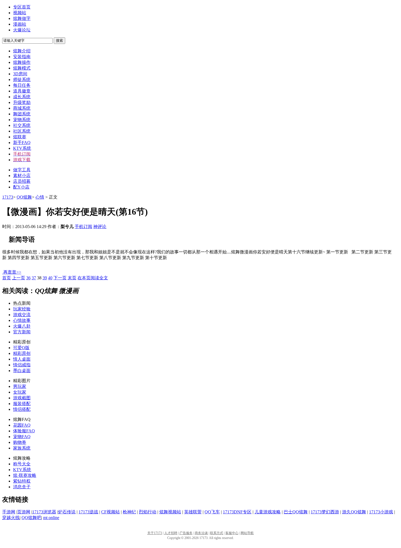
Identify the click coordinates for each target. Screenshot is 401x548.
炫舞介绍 (22, 51)
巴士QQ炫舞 (296, 512)
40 (50, 278)
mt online (51, 517)
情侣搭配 (22, 409)
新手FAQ (22, 142)
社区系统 (22, 131)
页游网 (23, 512)
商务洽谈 (201, 533)
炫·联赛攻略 (24, 475)
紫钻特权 (22, 481)
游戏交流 (22, 314)
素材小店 (22, 175)
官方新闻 (22, 332)
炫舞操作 (22, 62)
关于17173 (154, 533)
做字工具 (22, 169)
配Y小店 (21, 187)
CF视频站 (110, 512)
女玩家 (19, 392)
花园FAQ (22, 425)
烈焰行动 (147, 512)
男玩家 (19, 386)
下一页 (60, 278)
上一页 (18, 278)
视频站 (19, 12)
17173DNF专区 (237, 512)
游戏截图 (22, 398)
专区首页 (22, 7)
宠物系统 (22, 119)
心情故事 (22, 320)
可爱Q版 (21, 347)
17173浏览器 (44, 512)
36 (28, 278)
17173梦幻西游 (325, 512)
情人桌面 (22, 359)
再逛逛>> (12, 272)
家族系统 (22, 448)
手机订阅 (83, 226)
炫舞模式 (22, 68)
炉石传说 (67, 512)
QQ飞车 (212, 512)
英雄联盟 (193, 512)
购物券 (19, 442)
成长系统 (22, 96)
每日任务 (22, 85)
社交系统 (22, 125)
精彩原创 (22, 353)
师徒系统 (22, 79)
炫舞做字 (22, 18)
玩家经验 (22, 309)
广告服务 (186, 533)
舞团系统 (22, 114)
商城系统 (22, 108)
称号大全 (22, 464)
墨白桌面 (22, 370)
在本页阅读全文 (92, 278)
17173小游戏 (381, 512)
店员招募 (22, 181)
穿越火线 (11, 517)
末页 (72, 278)
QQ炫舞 (24, 197)
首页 (6, 278)
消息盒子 (22, 486)
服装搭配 (22, 403)
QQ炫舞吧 (31, 517)
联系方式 (216, 533)
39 (45, 278)
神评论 (99, 226)
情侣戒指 (22, 365)
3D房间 (20, 73)
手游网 (8, 512)
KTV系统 (22, 148)
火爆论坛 (22, 30)
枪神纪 (129, 512)
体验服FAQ (24, 431)
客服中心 (231, 533)
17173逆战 (88, 512)
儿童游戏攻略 (268, 512)
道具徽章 (22, 91)
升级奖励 (22, 102)
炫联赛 (19, 136)
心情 (39, 197)
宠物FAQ (22, 436)
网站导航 (247, 533)
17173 (7, 197)
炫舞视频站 (170, 512)
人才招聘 (170, 533)
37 (34, 278)
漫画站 (19, 24)
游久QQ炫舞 (354, 512)
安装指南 (22, 56)
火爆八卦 (22, 326)
